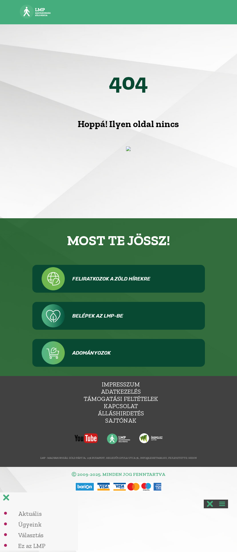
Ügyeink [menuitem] (30, 524)
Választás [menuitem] (30, 535)
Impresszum (121, 384)
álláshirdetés (121, 413)
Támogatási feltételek (121, 398)
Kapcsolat (121, 406)
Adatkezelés (121, 391)
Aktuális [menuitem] (30, 513)
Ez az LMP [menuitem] (31, 545)
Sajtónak (120, 420)
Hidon (192, 457)
